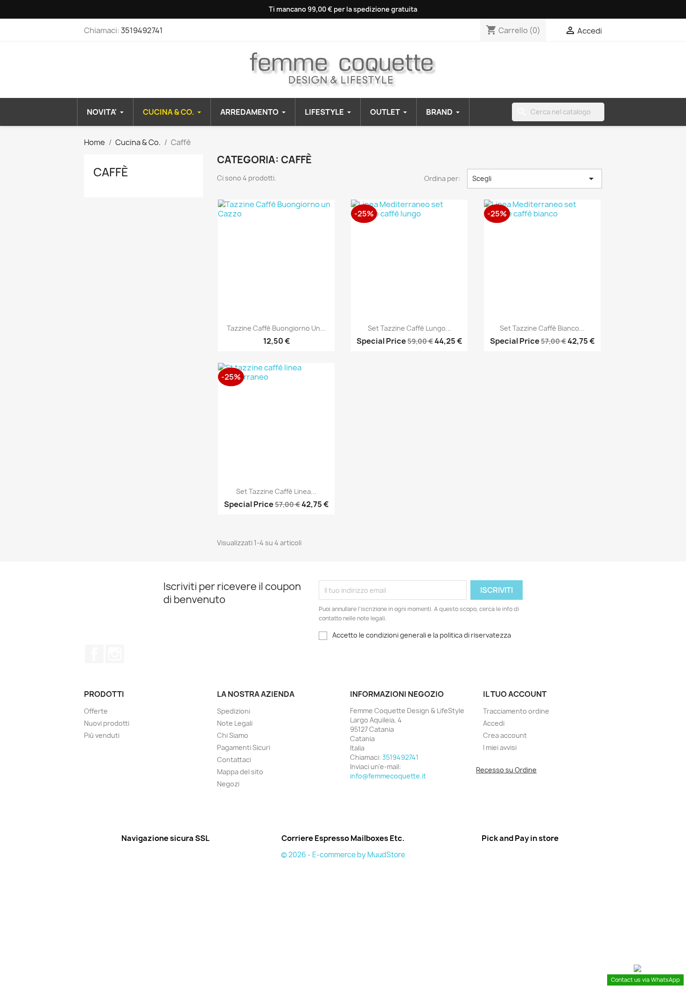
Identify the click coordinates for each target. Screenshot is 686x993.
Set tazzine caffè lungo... (409, 328)
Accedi (493, 723)
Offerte (96, 711)
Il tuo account (514, 694)
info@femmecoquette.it (388, 775)
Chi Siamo (232, 735)
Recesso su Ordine (506, 769)
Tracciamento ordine (516, 711)
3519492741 (142, 30)
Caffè (110, 172)
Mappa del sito (240, 771)
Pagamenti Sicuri (243, 747)
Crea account (505, 735)
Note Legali (234, 723)
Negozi (228, 783)
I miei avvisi (500, 747)
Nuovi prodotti (106, 723)
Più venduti (101, 735)
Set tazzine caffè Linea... (276, 491)
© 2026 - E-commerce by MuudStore (343, 855)
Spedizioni (233, 711)
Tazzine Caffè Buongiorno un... (276, 328)
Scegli (534, 178)
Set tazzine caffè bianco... (542, 328)
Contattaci (234, 759)
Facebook (94, 654)
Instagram (114, 654)
